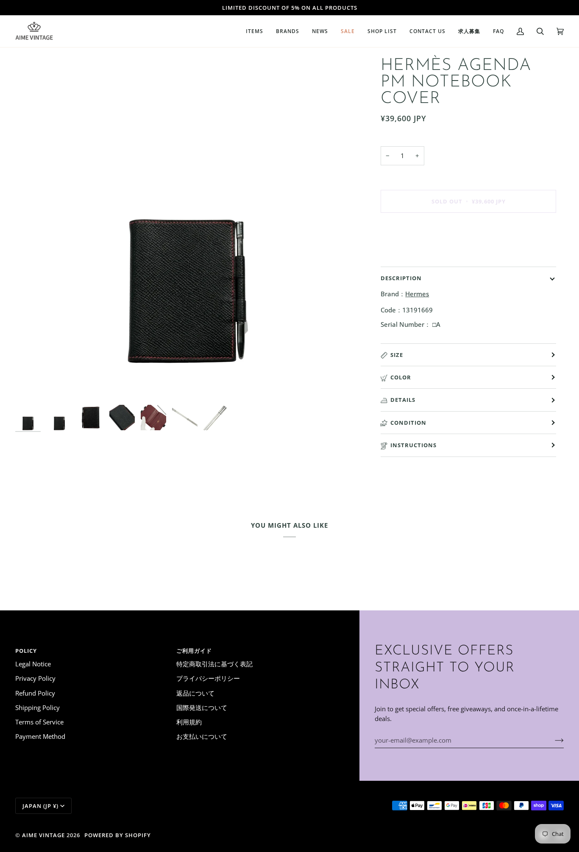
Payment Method (40, 736)
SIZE (396, 355)
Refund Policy (35, 693)
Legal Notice (33, 664)
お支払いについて (201, 736)
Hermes (417, 294)
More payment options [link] (414, 253)
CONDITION (408, 422)
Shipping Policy (37, 707)
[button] (254, 31)
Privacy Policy (35, 678)
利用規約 (189, 722)
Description (401, 278)
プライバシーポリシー (208, 678)
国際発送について (201, 707)
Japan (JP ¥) (40, 806)
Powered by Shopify (117, 835)
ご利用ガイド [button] (194, 650)
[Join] (552, 740)
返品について (195, 693)
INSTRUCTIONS (413, 445)
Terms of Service (39, 722)
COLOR (400, 377)
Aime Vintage (43, 835)
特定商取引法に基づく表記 (214, 664)
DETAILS (402, 400)
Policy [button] (26, 650)
